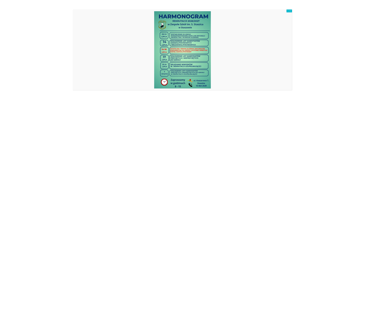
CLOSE (289, 11)
